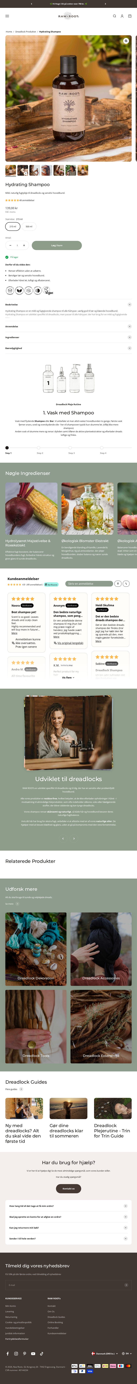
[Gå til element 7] (83, 171)
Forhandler (53, 1327)
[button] (12, 200)
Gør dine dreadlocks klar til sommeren (66, 1131)
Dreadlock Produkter (25, 31)
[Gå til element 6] (70, 171)
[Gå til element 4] (46, 171)
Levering (9, 1311)
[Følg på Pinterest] (24, 1353)
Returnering (11, 1316)
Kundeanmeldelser (57, 1333)
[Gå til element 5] (58, 171)
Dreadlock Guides (56, 1316)
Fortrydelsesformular (17, 1338)
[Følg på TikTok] (41, 1353)
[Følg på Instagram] (16, 1353)
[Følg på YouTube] (33, 1353)
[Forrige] (31, 4)
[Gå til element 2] (22, 171)
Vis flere (67, 677)
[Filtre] (117, 584)
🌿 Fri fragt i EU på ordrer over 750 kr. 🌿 (68, 4)
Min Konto (10, 1305)
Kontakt (52, 1305)
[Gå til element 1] (10, 171)
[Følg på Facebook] (7, 1353)
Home (9, 31)
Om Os (51, 1311)
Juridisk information (15, 1333)
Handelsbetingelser (15, 1327)
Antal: (8, 237)
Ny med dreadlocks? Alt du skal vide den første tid (23, 1133)
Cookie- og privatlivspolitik (18, 1322)
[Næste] (105, 4)
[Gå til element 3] (34, 171)
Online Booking (55, 1322)
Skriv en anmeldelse (80, 584)
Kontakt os (69, 1188)
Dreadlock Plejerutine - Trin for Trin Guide (112, 1131)
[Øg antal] (24, 245)
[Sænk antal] (10, 245)
